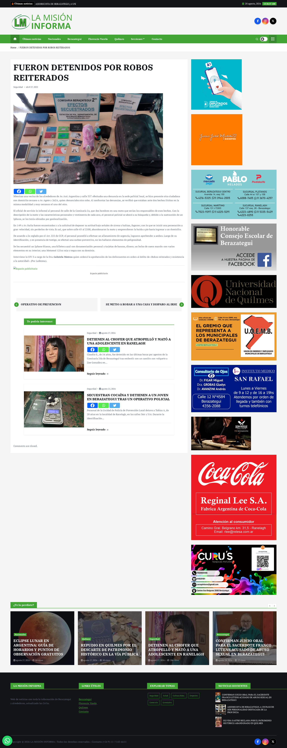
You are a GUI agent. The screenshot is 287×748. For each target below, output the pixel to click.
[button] (270, 606)
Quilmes (119, 39)
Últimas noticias (32, 39)
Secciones (136, 39)
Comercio (153, 702)
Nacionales (54, 39)
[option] (42, 638)
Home (13, 47)
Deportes (194, 695)
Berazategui (74, 39)
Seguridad (18, 87)
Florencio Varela (98, 39)
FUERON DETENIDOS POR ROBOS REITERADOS (45, 47)
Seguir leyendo (96, 373)
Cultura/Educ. (179, 695)
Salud (165, 695)
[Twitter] (41, 191)
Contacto (157, 39)
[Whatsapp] (30, 191)
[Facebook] (19, 191)
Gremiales (167, 702)
